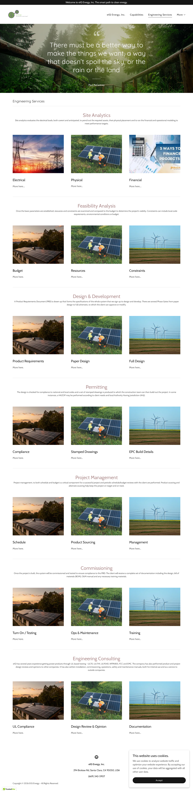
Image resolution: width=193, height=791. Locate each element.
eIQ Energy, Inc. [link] (116, 14)
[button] (181, 15)
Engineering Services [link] (160, 14)
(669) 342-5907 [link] (96, 776)
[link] (17, 14)
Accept (159, 780)
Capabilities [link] (136, 14)
